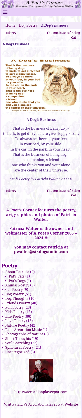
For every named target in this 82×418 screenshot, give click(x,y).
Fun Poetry (14, 307)
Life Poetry (14, 316)
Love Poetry (15, 321)
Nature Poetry (17, 325)
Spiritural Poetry (19, 347)
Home (10, 25)
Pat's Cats (16, 276)
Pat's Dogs (17, 281)
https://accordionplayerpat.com (40, 392)
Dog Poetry (28, 25)
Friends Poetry (17, 303)
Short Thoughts (18, 339)
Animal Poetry (17, 285)
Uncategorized (17, 352)
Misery (9, 32)
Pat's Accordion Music (23, 330)
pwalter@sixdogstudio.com (41, 251)
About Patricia (17, 272)
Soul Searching (17, 343)
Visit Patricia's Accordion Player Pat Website (41, 404)
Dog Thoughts (16, 298)
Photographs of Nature (24, 334)
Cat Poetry (14, 290)
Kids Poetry (14, 312)
